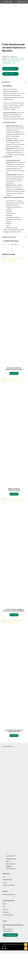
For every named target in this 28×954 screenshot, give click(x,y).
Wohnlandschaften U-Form (8, 63)
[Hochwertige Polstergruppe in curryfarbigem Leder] (14, 620)
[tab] (14, 157)
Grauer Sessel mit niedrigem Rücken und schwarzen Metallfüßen (14, 610)
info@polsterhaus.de (22, 1)
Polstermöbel (11, 59)
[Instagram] (5, 949)
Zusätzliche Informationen (9, 237)
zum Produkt (14, 373)
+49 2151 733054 (7, 1)
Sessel (4, 882)
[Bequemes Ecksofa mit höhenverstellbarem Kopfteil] (14, 258)
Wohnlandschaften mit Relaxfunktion (11, 61)
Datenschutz (6, 912)
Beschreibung (5, 82)
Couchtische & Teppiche (9, 885)
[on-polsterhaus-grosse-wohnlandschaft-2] (14, 27)
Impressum (5, 909)
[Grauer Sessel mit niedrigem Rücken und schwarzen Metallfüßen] (14, 499)
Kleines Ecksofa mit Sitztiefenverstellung (14, 489)
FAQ (4, 906)
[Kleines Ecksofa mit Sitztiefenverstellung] (14, 379)
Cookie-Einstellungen (8, 915)
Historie (5, 903)
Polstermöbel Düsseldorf (9, 894)
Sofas (4, 876)
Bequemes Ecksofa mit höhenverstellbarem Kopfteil (14, 368)
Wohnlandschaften (19, 59)
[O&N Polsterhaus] (14, 746)
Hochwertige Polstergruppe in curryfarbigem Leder (14, 730)
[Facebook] (2, 949)
